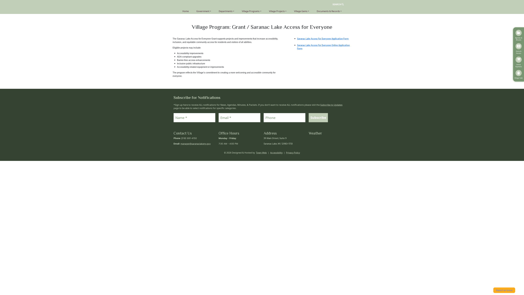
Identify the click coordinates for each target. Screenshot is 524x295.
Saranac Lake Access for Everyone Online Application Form (323, 46)
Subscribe (318, 117)
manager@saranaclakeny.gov (196, 143)
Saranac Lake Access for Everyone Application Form (323, 38)
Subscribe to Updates (331, 104)
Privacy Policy (293, 152)
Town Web (261, 152)
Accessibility (276, 152)
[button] (203, 11)
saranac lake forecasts (322, 146)
